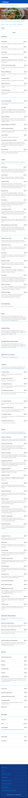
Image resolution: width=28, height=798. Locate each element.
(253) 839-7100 (6, 12)
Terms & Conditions (7, 783)
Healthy (3, 24)
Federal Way (9, 5)
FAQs (3, 770)
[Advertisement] (14, 755)
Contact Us (4, 777)
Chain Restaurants (6, 780)
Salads (14, 24)
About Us (4, 767)
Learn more (13, 15)
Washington (3, 5)
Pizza (11, 24)
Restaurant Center (6, 774)
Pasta (7, 24)
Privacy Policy (5, 787)
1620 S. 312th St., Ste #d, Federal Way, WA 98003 (12, 21)
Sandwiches (20, 24)
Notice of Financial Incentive (9, 790)
